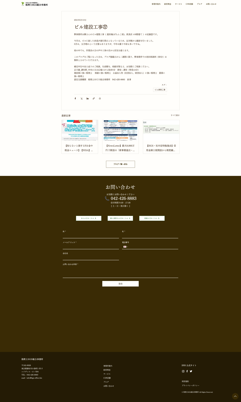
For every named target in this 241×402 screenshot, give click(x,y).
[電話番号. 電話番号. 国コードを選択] (126, 317)
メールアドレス (69, 312)
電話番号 (125, 312)
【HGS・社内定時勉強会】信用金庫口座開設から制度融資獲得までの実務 (161, 218)
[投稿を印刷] (100, 168)
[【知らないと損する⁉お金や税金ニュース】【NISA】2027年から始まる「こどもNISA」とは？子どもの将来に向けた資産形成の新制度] (80, 200)
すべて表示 (175, 185)
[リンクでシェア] (94, 168)
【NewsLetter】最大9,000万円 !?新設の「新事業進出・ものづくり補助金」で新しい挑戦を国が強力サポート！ (120, 218)
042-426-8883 (123, 268)
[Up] (235, 396)
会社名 (65, 323)
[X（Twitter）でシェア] (81, 168)
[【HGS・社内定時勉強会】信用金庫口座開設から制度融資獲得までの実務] (161, 200)
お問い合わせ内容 (70, 334)
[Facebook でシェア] (75, 168)
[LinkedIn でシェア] (87, 168)
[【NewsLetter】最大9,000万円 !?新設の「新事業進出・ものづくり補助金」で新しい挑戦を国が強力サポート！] (120, 200)
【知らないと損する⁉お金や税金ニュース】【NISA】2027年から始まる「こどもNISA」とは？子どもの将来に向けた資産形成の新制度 (79, 218)
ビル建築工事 (160, 159)
